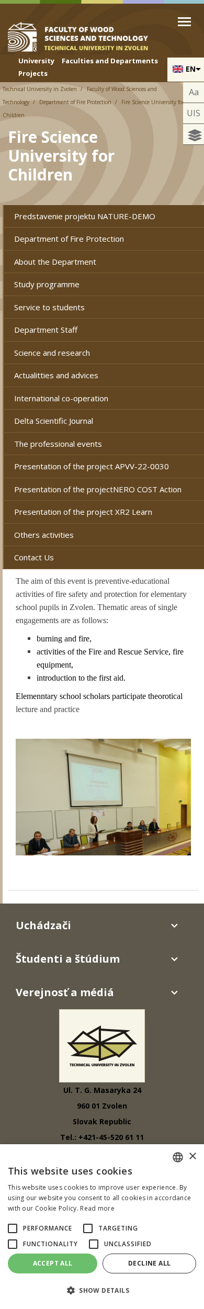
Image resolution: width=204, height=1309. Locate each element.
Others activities (44, 534)
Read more (97, 1208)
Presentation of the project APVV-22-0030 (91, 466)
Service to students (49, 307)
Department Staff (45, 329)
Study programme (47, 284)
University (36, 60)
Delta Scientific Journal (53, 420)
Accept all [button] (53, 1263)
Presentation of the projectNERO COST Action (98, 489)
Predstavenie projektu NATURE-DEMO (84, 216)
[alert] (102, 1226)
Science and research (52, 352)
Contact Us (34, 557)
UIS (193, 113)
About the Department (55, 261)
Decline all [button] (149, 1263)
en (191, 69)
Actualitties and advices (56, 375)
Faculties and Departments (110, 60)
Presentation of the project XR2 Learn (83, 511)
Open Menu (184, 21)
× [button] (192, 1156)
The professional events (58, 443)
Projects (33, 73)
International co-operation (61, 398)
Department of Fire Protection (75, 102)
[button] (12, 1228)
